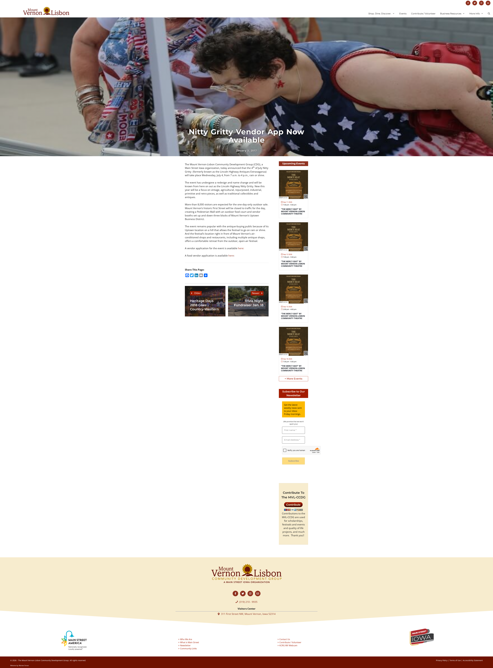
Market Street (24, 665)
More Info (474, 13)
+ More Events (293, 378)
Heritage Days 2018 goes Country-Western (204, 305)
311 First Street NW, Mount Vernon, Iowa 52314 (248, 614)
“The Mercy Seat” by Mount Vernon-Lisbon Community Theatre (293, 211)
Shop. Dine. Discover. (379, 13)
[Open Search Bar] (489, 13)
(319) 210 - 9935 (248, 602)
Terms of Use (455, 660)
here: (241, 248)
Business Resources (450, 13)
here (231, 255)
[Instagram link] (481, 3)
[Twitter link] (474, 3)
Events (402, 13)
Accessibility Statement (473, 660)
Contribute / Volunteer (423, 13)
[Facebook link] (468, 3)
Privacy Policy (441, 660)
